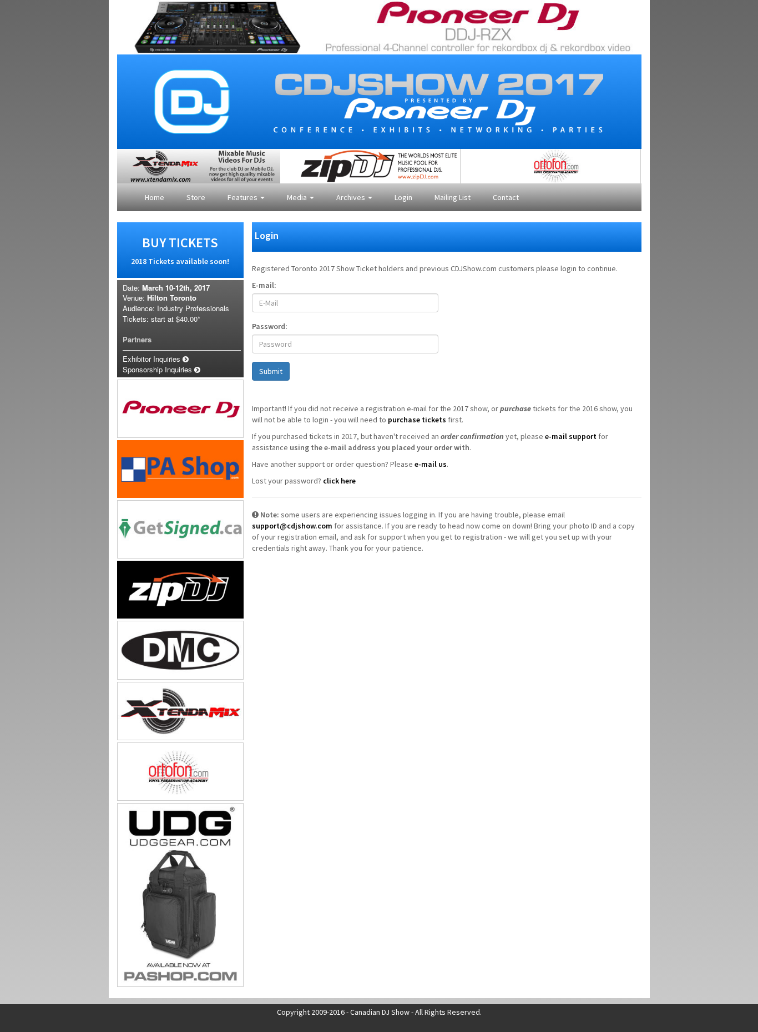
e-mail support (571, 436)
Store (195, 197)
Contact (506, 197)
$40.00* (188, 318)
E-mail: (264, 285)
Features (243, 197)
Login (403, 197)
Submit (270, 371)
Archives (351, 197)
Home (154, 197)
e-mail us (431, 464)
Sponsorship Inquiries (158, 369)
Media (298, 197)
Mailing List (452, 197)
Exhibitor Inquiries (153, 358)
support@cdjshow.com (292, 526)
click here (339, 481)
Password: (269, 326)
